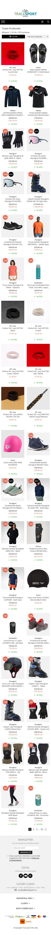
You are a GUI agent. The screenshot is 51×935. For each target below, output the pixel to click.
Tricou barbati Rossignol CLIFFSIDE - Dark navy (13, 598)
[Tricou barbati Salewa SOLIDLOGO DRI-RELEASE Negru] (38, 96)
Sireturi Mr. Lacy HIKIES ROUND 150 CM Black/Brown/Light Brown (12, 415)
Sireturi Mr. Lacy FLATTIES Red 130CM (38, 372)
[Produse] (3, 22)
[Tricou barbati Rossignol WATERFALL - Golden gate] (38, 226)
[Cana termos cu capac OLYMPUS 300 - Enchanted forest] (38, 796)
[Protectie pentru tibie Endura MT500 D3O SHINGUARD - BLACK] (38, 532)
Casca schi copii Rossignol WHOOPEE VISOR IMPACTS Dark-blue (13, 684)
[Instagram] (30, 876)
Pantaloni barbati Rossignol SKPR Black (12, 814)
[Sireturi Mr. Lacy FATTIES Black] (12, 312)
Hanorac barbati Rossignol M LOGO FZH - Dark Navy (38, 506)
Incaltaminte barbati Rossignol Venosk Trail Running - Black (13, 243)
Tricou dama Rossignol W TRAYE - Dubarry (12, 286)
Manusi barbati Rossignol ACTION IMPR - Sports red (38, 728)
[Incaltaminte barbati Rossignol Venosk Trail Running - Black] (12, 226)
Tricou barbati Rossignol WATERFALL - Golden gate (38, 243)
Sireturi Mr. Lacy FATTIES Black (12, 329)
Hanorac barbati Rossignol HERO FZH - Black (13, 549)
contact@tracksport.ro (27, 890)
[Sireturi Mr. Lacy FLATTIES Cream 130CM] (12, 355)
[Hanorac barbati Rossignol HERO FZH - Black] (12, 532)
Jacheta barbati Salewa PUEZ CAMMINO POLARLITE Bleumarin (12, 114)
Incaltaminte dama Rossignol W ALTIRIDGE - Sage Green (13, 506)
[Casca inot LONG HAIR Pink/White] (12, 444)
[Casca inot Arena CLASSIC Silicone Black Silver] (38, 578)
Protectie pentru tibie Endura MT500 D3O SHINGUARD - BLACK (38, 549)
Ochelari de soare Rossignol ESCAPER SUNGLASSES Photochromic (38, 157)
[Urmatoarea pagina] (45, 829)
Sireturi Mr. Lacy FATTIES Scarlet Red (12, 70)
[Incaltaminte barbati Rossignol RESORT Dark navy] (38, 443)
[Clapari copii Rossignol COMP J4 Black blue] (12, 710)
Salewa (12, 110)
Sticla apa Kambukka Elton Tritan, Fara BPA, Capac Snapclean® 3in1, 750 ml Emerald (38, 286)
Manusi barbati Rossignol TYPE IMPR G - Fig (12, 771)
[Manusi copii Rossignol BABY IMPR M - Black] (38, 753)
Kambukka (38, 283)
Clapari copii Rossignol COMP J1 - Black (38, 684)
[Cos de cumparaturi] (42, 21)
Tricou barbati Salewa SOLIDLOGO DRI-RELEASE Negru (38, 114)
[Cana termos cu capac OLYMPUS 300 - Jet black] (12, 624)
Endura (38, 546)
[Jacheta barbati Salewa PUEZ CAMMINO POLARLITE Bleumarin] (12, 96)
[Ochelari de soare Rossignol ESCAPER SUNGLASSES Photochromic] (38, 139)
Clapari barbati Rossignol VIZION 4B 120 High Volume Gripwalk (38, 200)
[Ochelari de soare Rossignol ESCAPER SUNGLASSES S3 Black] (12, 182)
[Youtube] (25, 876)
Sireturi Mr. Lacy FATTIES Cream (38, 329)
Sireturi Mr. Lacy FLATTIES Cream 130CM (13, 372)
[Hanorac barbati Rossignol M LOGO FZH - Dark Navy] (38, 489)
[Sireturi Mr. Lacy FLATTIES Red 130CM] (38, 355)
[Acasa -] (25, 13)
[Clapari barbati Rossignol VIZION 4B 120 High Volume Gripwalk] (38, 182)
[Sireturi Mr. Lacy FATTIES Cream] (38, 312)
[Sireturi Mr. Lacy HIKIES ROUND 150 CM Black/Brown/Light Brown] (12, 398)
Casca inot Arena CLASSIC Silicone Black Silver (38, 598)
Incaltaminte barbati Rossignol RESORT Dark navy (38, 463)
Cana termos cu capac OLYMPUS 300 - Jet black (13, 641)
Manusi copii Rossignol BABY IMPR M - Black (38, 771)
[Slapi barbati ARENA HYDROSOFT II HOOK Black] (38, 53)
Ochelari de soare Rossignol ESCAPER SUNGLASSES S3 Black (13, 200)
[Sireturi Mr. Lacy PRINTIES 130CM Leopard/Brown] (38, 398)
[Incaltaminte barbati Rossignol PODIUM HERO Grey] (38, 624)
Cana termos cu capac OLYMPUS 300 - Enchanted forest (38, 814)
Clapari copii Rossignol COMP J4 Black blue (12, 728)
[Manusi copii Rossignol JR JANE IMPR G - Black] (12, 139)
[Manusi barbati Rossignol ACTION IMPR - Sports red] (38, 710)
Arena (38, 67)
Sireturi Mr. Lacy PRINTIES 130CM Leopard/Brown (38, 415)
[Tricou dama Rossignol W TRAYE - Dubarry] (12, 269)
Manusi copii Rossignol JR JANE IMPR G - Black (12, 157)
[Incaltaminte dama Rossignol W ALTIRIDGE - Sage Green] (12, 489)
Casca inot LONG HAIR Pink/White (13, 463)
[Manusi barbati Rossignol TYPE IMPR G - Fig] (12, 753)
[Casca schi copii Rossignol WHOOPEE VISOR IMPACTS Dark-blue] (12, 667)
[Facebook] (21, 876)
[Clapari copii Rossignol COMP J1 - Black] (38, 667)
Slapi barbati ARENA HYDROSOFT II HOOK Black (38, 70)
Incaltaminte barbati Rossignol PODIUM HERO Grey (38, 641)
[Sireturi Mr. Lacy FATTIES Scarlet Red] (12, 53)
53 (42, 829)
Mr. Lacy (13, 67)
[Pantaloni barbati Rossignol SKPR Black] (12, 796)
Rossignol (12, 153)
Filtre (14, 36)
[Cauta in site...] (48, 21)
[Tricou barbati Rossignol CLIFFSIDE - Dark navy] (12, 578)
